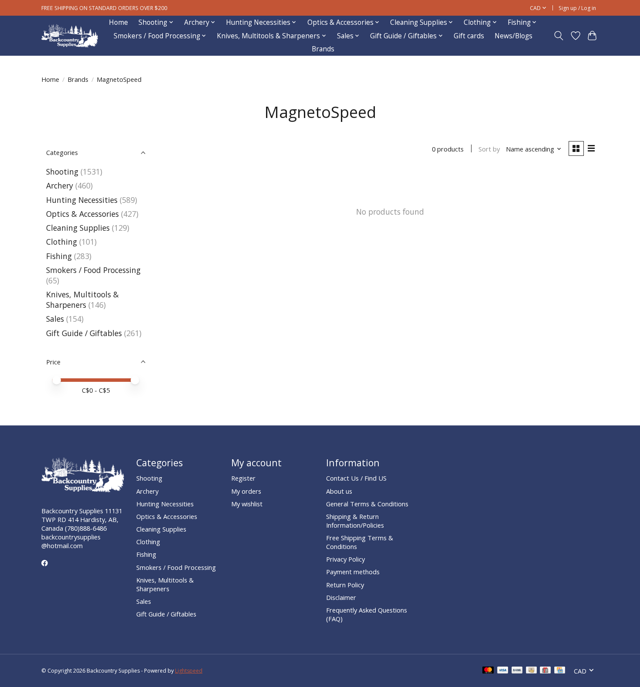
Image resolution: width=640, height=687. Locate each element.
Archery (59, 185)
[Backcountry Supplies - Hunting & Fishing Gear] (69, 36)
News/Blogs (513, 35)
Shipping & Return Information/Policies (355, 520)
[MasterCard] (488, 671)
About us (339, 491)
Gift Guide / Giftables (84, 333)
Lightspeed (188, 670)
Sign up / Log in (577, 8)
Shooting (62, 171)
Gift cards (469, 35)
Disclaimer (341, 597)
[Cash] (531, 671)
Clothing (61, 241)
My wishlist (247, 503)
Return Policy (345, 584)
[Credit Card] (559, 671)
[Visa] (503, 671)
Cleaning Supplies (78, 227)
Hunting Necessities (82, 200)
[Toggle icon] (558, 36)
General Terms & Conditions (367, 503)
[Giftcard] (545, 671)
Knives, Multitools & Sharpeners (82, 299)
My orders (246, 491)
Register (243, 478)
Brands (323, 49)
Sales (55, 318)
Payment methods (353, 571)
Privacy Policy (345, 559)
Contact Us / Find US (356, 478)
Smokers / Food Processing (93, 270)
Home (118, 22)
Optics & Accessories (82, 214)
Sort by (489, 149)
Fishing (59, 256)
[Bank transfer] (517, 671)
